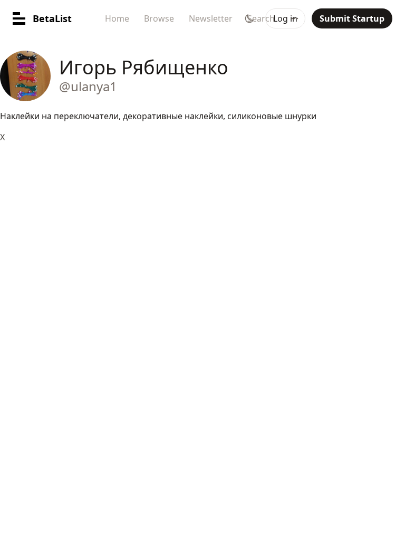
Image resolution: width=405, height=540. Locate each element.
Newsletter (211, 18)
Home (117, 18)
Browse (159, 18)
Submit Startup (352, 18)
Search (261, 18)
